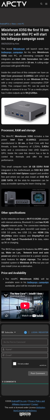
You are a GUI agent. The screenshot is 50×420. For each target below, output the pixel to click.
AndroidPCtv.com (19, 401)
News (14, 24)
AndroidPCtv (5, 24)
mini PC (21, 24)
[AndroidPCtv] (14, 4)
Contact (34, 404)
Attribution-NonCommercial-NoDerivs (29, 409)
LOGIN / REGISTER (39, 332)
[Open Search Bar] (41, 4)
